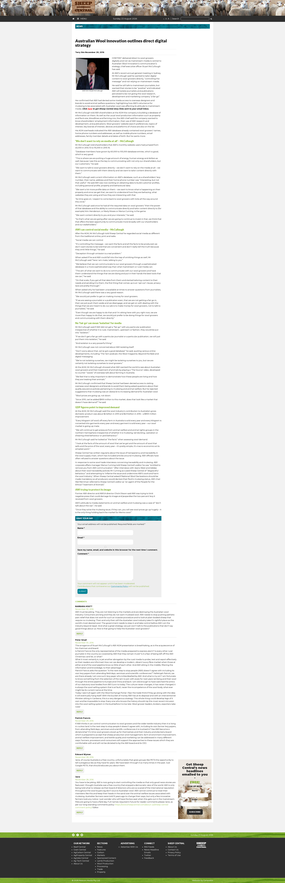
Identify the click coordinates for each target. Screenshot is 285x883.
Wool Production (105, 863)
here (90, 109)
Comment (83, 554)
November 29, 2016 (84, 721)
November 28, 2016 (84, 757)
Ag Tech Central (81, 861)
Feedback (149, 858)
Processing (102, 866)
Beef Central (80, 847)
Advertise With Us (129, 847)
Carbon (100, 852)
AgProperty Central (83, 855)
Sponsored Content (106, 858)
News (100, 847)
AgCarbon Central (82, 852)
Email (80, 537)
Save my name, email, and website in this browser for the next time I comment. (117, 550)
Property (101, 872)
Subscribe (195, 812)
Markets (101, 855)
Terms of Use (174, 855)
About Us (78, 863)
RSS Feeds (149, 847)
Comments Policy (119, 586)
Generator (208, 880)
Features (101, 850)
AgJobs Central (81, 858)
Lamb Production (105, 861)
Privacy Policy (174, 852)
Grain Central (80, 850)
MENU (83, 18)
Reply (80, 634)
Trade (100, 869)
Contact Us (173, 850)
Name (81, 528)
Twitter (147, 855)
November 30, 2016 (84, 609)
